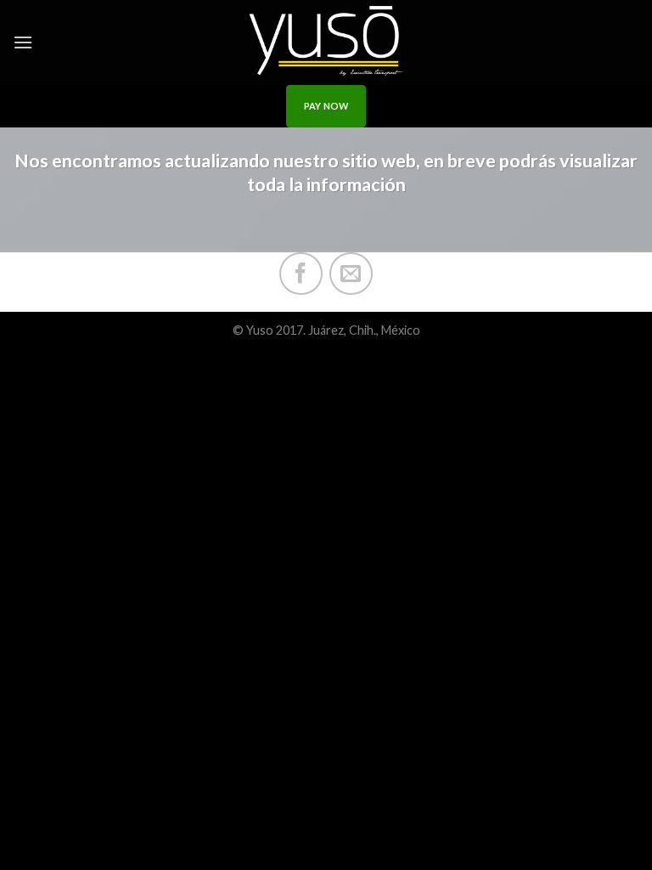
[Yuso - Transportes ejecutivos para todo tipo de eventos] (326, 43)
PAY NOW (326, 105)
